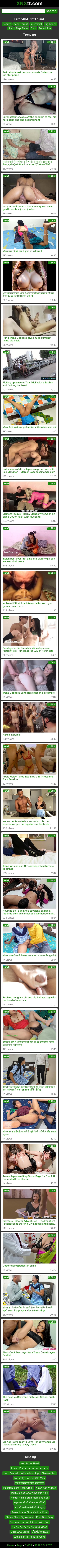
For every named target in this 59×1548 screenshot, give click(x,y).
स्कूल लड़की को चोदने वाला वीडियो (29, 1502)
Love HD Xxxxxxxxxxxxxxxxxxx (29, 1468)
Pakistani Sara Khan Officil (18, 1487)
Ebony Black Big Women (19, 1517)
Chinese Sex (48, 1473)
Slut (10, 28)
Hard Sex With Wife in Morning (21, 1473)
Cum (33, 28)
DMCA (28, 1545)
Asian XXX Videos (46, 1487)
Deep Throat (20, 23)
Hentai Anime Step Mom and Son (30, 1497)
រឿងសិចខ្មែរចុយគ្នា (40, 1531)
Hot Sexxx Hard (29, 1463)
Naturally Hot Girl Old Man (29, 1478)
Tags (19, 1545)
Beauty (7, 23)
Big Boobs (50, 23)
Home (10, 1545)
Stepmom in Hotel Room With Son (29, 1522)
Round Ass (45, 28)
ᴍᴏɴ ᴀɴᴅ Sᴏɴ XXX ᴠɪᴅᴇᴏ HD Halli (29, 1492)
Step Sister (21, 28)
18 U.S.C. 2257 (43, 1545)
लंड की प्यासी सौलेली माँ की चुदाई (29, 1507)
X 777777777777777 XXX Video (29, 1526)
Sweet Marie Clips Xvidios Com (29, 1512)
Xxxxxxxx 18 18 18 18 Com (29, 1536)
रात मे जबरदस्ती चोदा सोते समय (29, 1482)
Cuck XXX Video (20, 1531)
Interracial (36, 23)
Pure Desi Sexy (44, 1517)
